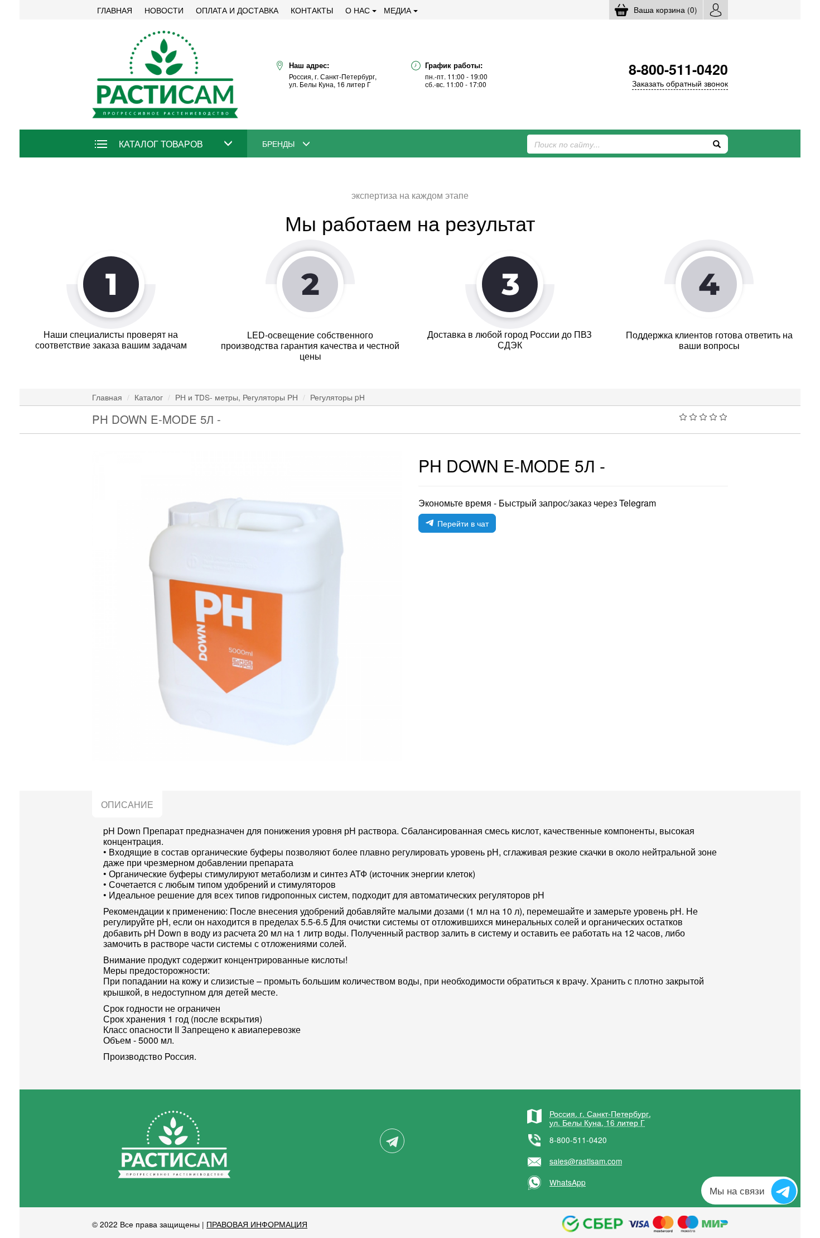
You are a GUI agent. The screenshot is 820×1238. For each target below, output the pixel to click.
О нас (357, 10)
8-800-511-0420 (578, 1139)
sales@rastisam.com (585, 1161)
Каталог (148, 397)
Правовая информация (256, 1224)
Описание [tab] (127, 804)
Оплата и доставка (237, 10)
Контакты (312, 10)
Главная (114, 10)
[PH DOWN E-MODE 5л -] (247, 606)
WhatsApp (567, 1182)
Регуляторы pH (337, 397)
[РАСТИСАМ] (165, 73)
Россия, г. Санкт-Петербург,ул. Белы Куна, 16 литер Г (600, 1118)
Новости (164, 10)
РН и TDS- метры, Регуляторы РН (236, 397)
